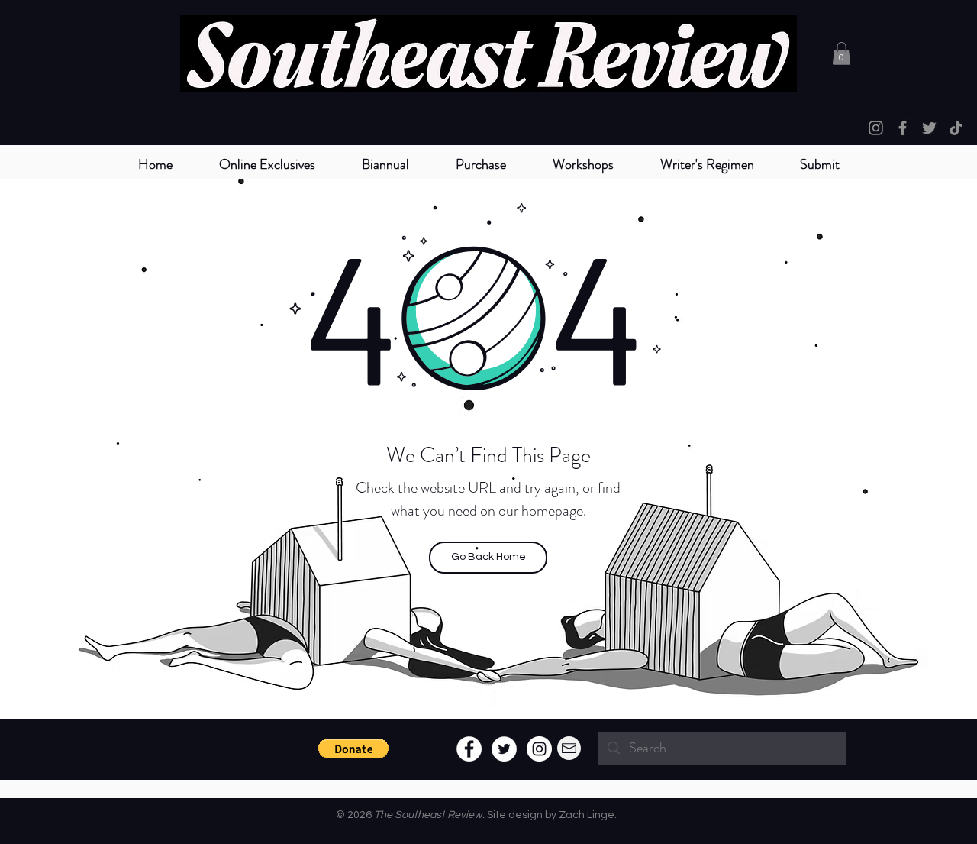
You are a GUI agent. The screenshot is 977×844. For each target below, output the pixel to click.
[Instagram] (875, 127)
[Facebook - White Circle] (469, 749)
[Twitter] (929, 127)
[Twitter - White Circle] (504, 749)
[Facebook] (902, 127)
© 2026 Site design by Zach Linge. (476, 815)
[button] (385, 164)
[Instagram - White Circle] (539, 749)
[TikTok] (956, 127)
